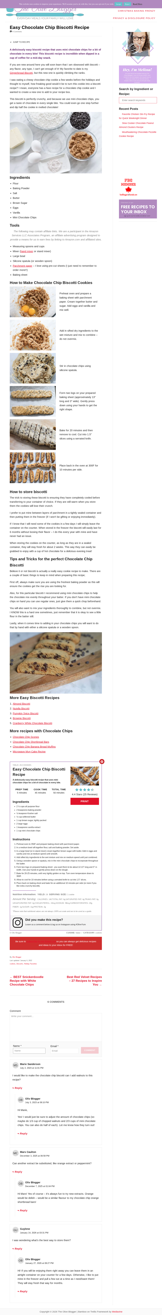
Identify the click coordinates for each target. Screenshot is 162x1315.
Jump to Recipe (21, 42)
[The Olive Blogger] (46, 11)
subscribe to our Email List (41, 941)
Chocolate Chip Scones (26, 737)
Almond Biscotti (21, 703)
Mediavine (117, 1311)
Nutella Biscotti (21, 708)
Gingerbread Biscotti (21, 72)
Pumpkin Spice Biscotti (25, 713)
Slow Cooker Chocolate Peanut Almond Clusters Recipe (136, 125)
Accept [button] (118, 4)
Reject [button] (127, 4)
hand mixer (27, 251)
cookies (12, 964)
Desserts (19, 964)
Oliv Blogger (16, 957)
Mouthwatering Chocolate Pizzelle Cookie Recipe (137, 134)
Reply (18, 1088)
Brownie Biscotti (22, 718)
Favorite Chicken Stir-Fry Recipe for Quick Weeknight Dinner (137, 116)
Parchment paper (22, 265)
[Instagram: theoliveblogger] (19, 923)
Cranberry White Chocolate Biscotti (32, 723)
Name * (17, 1046)
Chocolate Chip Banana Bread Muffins (34, 746)
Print (85, 801)
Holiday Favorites (30, 964)
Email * (54, 1046)
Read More (137, 4)
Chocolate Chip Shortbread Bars (31, 741)
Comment (15, 1011)
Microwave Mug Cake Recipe (29, 751)
